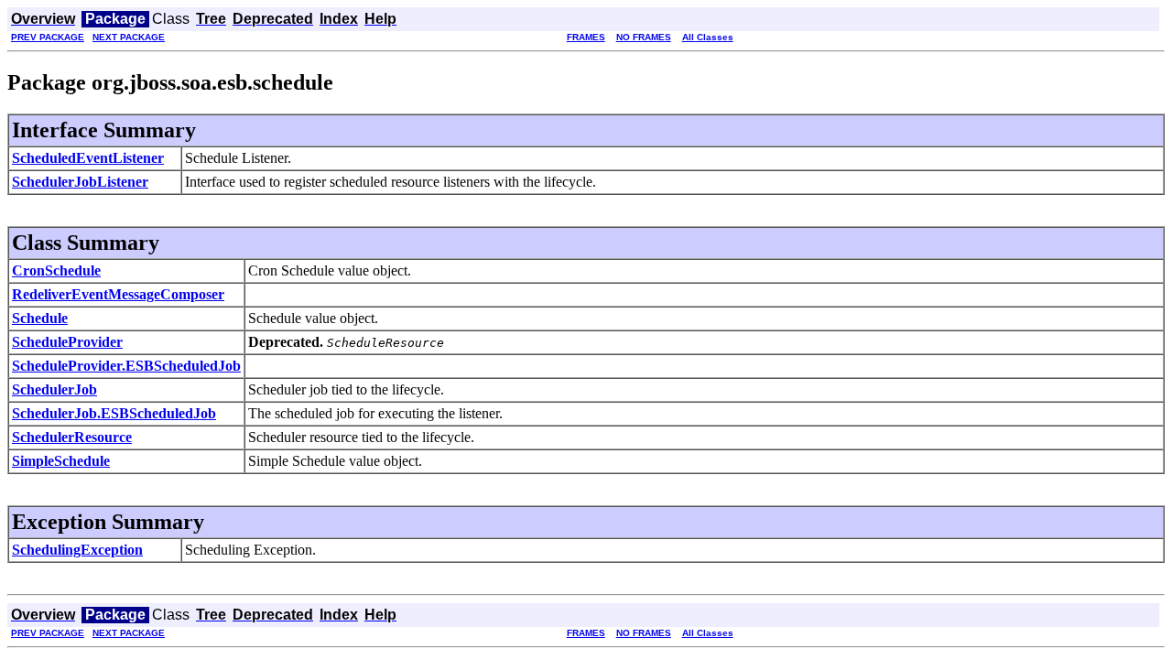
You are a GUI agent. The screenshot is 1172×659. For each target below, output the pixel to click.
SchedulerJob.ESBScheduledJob (114, 413)
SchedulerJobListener (80, 181)
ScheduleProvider (67, 342)
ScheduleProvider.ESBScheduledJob (126, 365)
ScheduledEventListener (88, 158)
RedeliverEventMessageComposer (118, 294)
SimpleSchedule (61, 461)
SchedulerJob (54, 389)
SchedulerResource (72, 437)
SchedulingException (77, 549)
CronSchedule (56, 270)
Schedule (40, 318)
